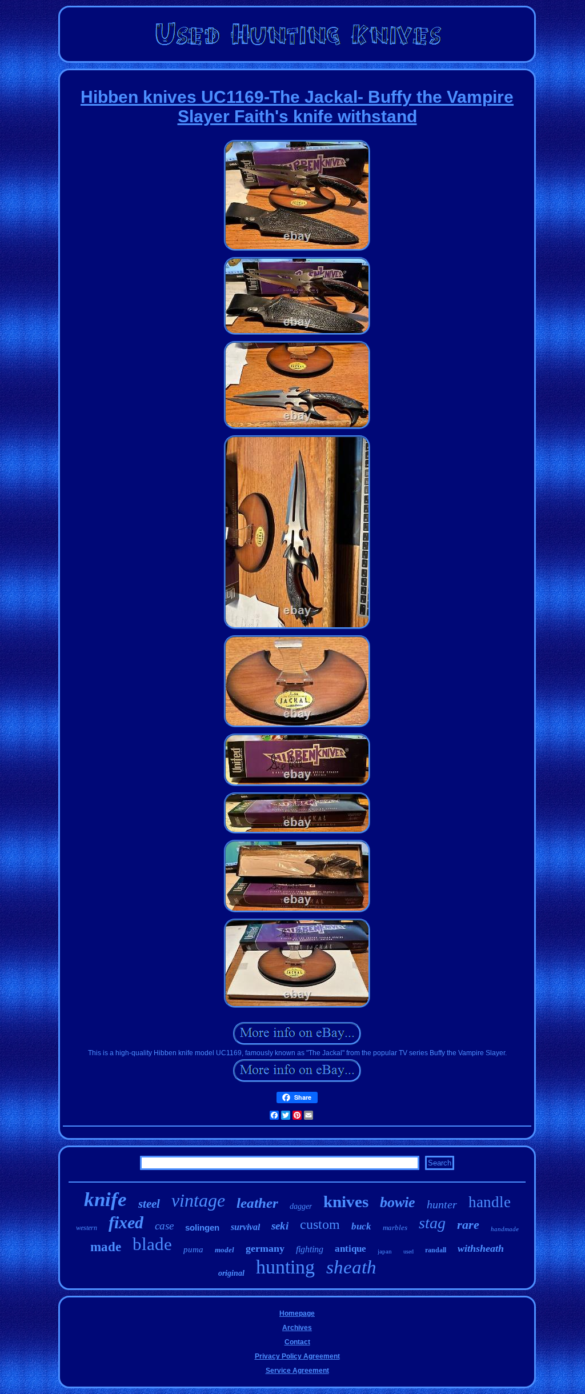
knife (105, 1199)
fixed (126, 1222)
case (164, 1226)
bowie (397, 1202)
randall (435, 1250)
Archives (297, 1328)
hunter (442, 1204)
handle (489, 1202)
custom (320, 1224)
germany (265, 1248)
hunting (285, 1266)
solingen (202, 1227)
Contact (297, 1342)
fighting (309, 1249)
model (224, 1249)
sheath (351, 1267)
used (408, 1251)
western (86, 1228)
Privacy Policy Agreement (297, 1356)
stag (432, 1223)
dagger (301, 1206)
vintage (198, 1200)
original (231, 1273)
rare (468, 1224)
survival (245, 1227)
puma (193, 1249)
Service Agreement (297, 1371)
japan (385, 1251)
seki (280, 1226)
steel (149, 1204)
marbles (395, 1227)
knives (345, 1201)
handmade (505, 1228)
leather (257, 1203)
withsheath (481, 1248)
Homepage (297, 1313)
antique (350, 1248)
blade (152, 1244)
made (105, 1247)
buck (361, 1226)
